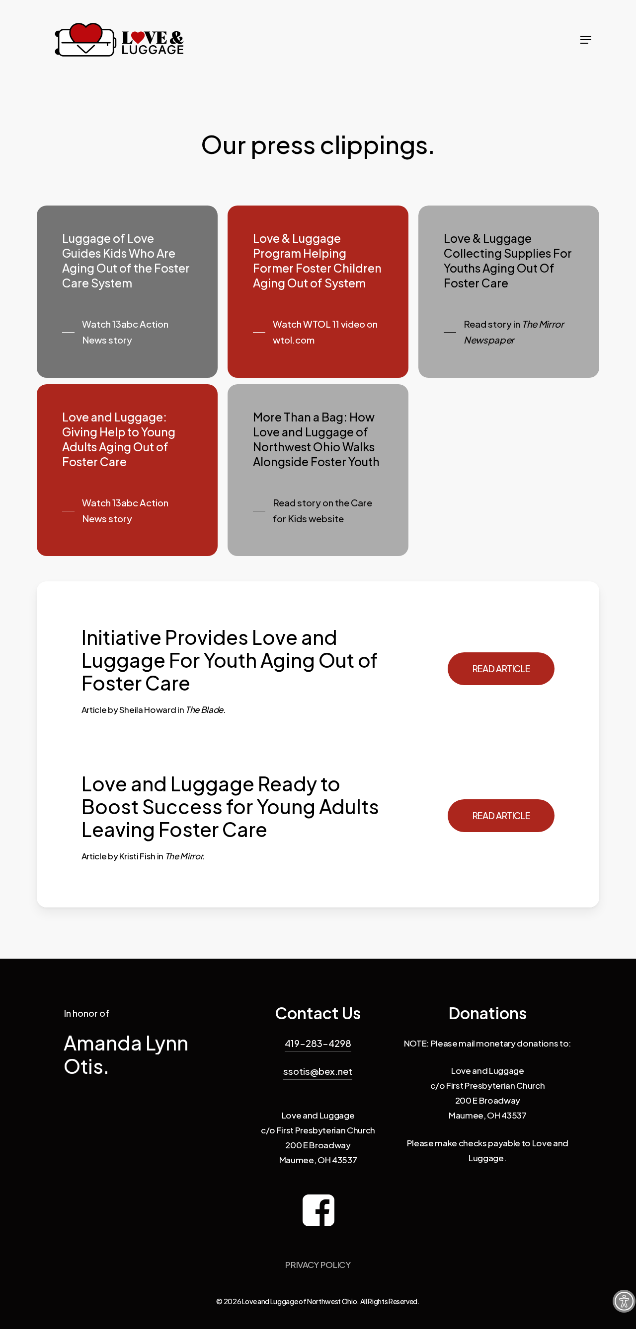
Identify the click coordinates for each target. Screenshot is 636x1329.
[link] (624, 1301)
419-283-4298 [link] (318, 1043)
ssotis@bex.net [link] (317, 1071)
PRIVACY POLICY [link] (317, 1264)
